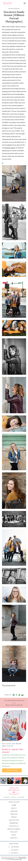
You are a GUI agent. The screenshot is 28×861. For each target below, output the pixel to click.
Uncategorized (14, 8)
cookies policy (11, 858)
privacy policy (5, 858)
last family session (9, 148)
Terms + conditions (22, 857)
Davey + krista (23, 858)
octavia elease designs (17, 859)
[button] (14, 424)
